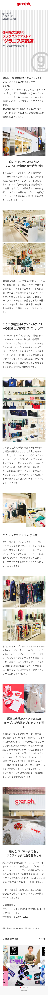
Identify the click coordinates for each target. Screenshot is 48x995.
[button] (39, 965)
